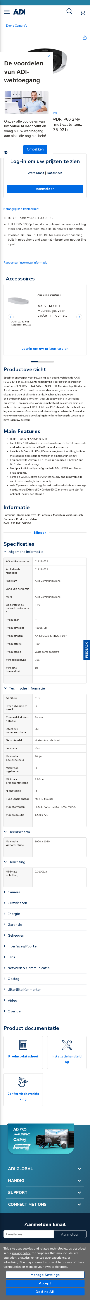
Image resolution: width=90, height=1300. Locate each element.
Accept (45, 1283)
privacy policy (21, 1253)
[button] (86, 650)
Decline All (45, 1291)
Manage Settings (45, 1274)
